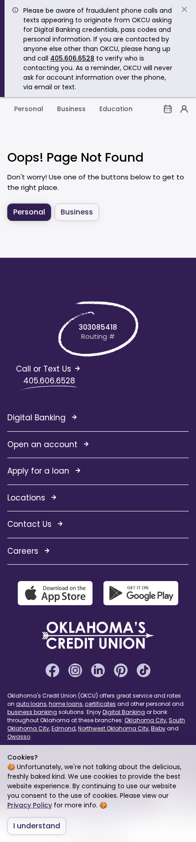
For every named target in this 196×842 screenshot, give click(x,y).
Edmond (64, 728)
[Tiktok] (143, 669)
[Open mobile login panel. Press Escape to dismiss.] (184, 108)
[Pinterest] (121, 669)
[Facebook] (52, 669)
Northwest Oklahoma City (113, 728)
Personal (28, 108)
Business (71, 108)
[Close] (184, 9)
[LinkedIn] (98, 669)
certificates (100, 704)
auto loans (31, 704)
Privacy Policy (29, 805)
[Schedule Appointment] (167, 108)
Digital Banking (124, 712)
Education (116, 108)
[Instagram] (75, 669)
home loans (66, 704)
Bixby (158, 728)
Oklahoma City (145, 720)
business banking (32, 712)
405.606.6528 (72, 58)
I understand (36, 826)
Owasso (18, 736)
